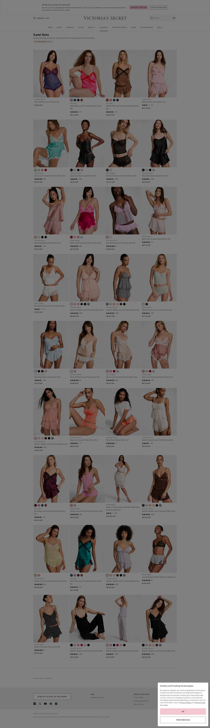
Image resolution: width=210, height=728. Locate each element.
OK (183, 711)
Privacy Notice (185, 703)
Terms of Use (200, 703)
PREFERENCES (183, 720)
